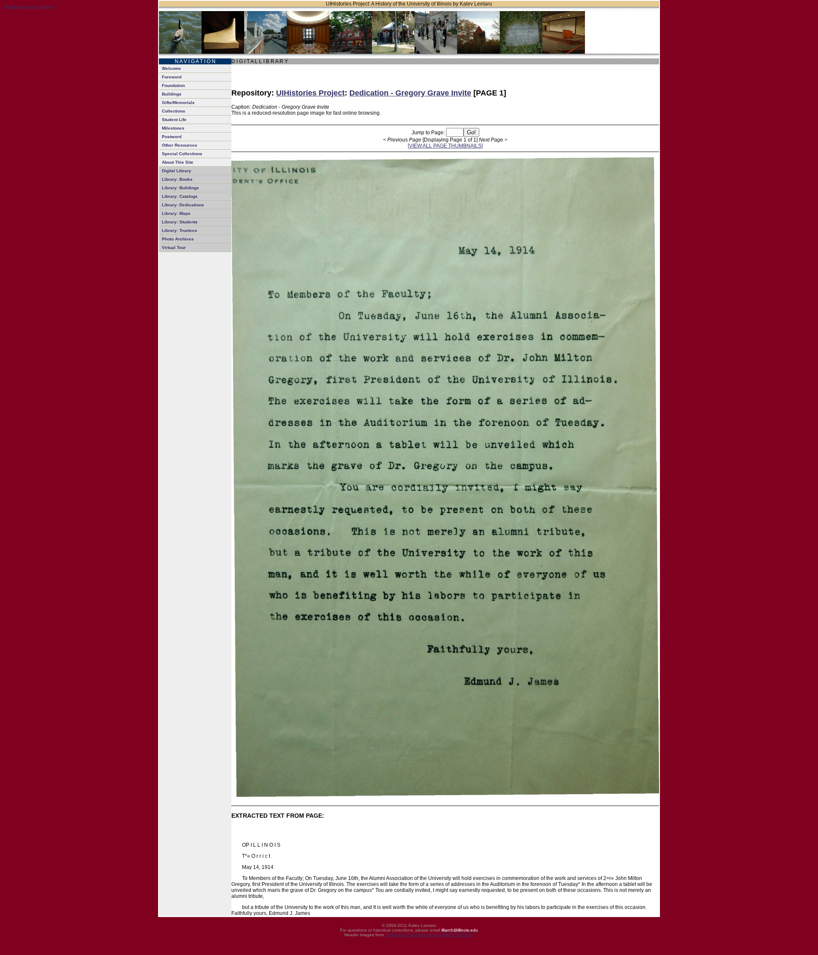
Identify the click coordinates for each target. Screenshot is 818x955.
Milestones (173, 128)
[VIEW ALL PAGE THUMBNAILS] (445, 146)
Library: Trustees (179, 230)
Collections (173, 111)
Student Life (174, 119)
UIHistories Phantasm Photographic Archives (428, 934)
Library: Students (180, 222)
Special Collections (182, 153)
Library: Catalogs (180, 196)
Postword (171, 136)
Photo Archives (178, 239)
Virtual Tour (174, 247)
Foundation (173, 85)
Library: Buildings (180, 187)
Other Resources (179, 145)
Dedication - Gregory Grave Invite (410, 93)
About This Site (177, 162)
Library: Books (177, 179)
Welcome (171, 68)
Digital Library (176, 170)
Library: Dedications (183, 205)
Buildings (171, 94)
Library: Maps (176, 213)
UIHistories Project (310, 93)
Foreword (171, 77)
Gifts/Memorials (178, 102)
